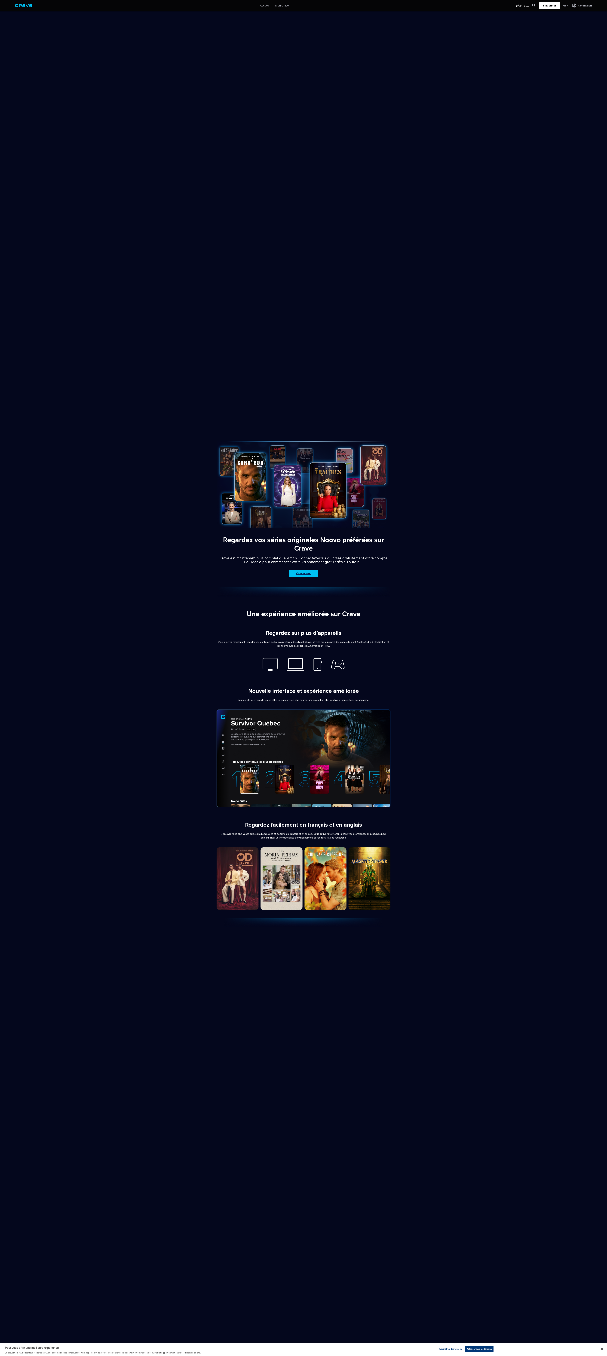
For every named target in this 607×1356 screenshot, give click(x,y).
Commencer (303, 573)
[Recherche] (533, 5)
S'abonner (549, 5)
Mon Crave (282, 5)
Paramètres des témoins (450, 1349)
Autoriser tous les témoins (479, 1349)
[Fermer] (601, 1348)
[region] (303, 1349)
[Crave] (23, 5)
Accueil (264, 5)
